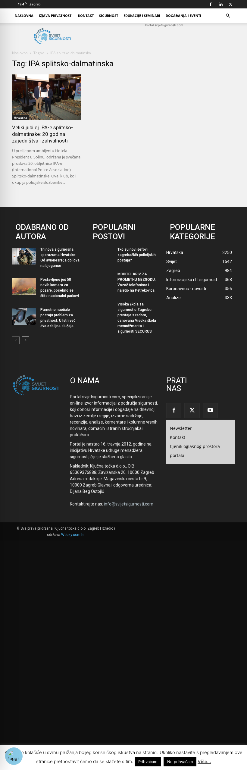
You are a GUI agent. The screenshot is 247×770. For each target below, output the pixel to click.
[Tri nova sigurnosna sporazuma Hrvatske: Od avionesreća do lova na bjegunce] (24, 256)
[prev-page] (16, 340)
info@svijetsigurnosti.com (128, 504)
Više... (204, 761)
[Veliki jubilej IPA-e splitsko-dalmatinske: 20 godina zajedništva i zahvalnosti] (46, 97)
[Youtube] (210, 410)
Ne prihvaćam (180, 761)
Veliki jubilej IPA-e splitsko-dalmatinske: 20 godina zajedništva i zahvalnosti (42, 134)
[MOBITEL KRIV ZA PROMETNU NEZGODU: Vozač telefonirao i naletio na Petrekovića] (101, 281)
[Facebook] (210, 4)
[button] (227, 16)
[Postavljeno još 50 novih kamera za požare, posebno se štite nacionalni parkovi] (24, 286)
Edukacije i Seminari (142, 15)
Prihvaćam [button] (147, 761)
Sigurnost (108, 15)
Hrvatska (20, 117)
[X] (230, 4)
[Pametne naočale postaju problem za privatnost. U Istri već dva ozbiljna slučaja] (24, 316)
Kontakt (86, 15)
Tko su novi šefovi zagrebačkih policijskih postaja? (136, 254)
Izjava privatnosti (56, 15)
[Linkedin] (220, 4)
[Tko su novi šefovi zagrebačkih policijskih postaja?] (101, 256)
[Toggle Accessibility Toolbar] (14, 756)
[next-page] (25, 340)
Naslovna (24, 15)
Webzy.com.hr (73, 535)
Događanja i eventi (183, 15)
